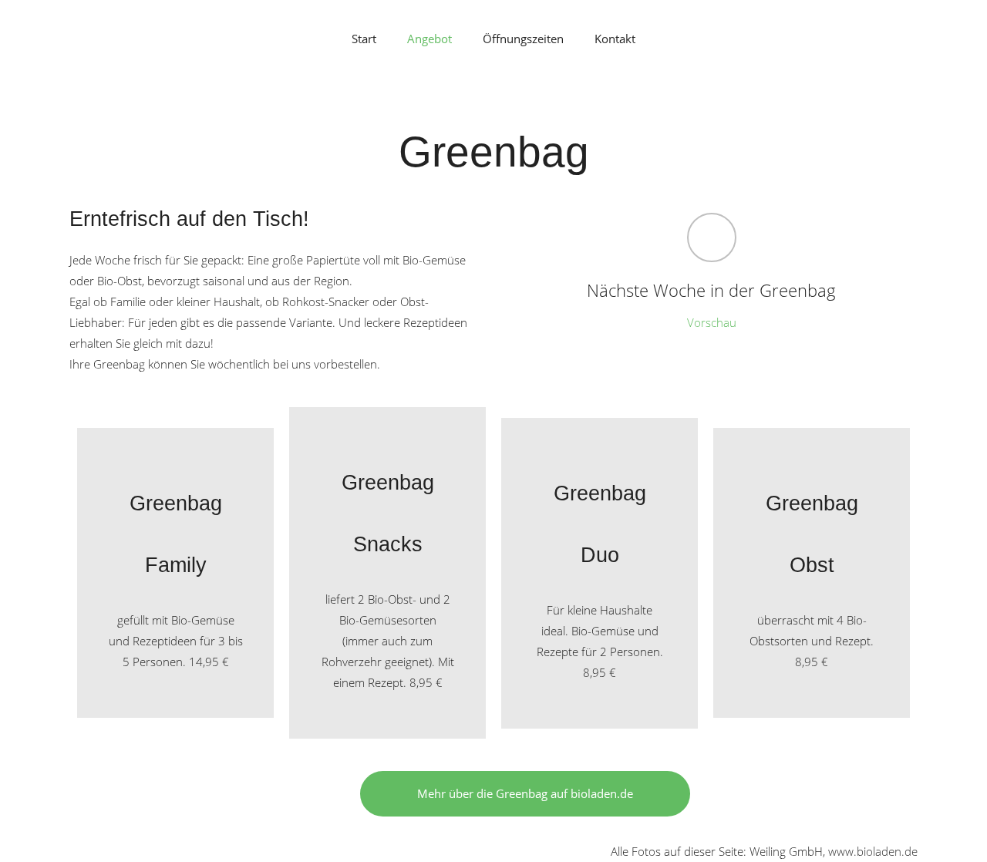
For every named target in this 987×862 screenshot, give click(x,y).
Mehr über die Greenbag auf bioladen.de (525, 793)
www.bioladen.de (873, 851)
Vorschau (711, 322)
